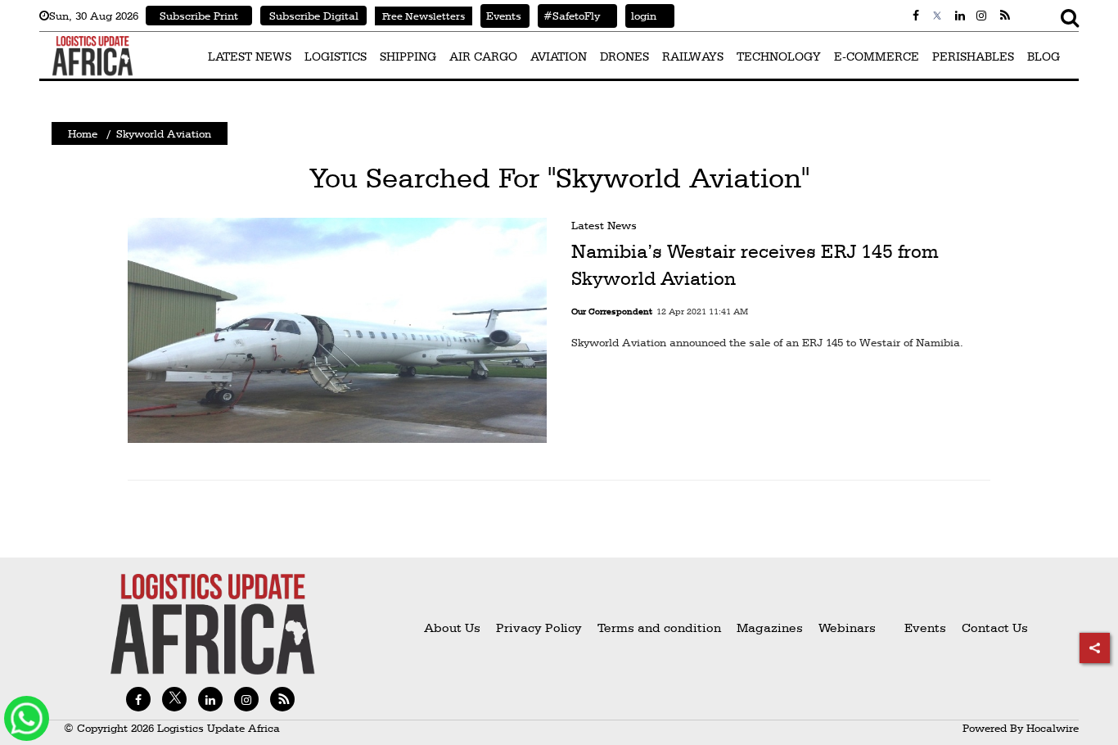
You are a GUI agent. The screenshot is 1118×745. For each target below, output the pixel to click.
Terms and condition (660, 627)
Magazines (771, 627)
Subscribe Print (199, 15)
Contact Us (995, 627)
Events (500, 15)
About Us (452, 627)
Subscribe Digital (313, 15)
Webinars (847, 627)
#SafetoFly (569, 15)
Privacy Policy (539, 627)
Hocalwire (1052, 727)
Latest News (604, 225)
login (640, 15)
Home (82, 133)
